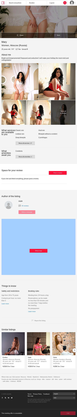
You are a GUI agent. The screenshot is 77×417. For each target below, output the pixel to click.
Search (64, 2)
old (53, 379)
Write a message (27, 212)
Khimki (29, 377)
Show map (38, 251)
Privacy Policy (37, 394)
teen (56, 379)
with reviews (67, 379)
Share (21, 35)
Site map (30, 396)
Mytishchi (36, 377)
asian (60, 379)
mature (48, 379)
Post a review (58, 173)
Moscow (23, 377)
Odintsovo (57, 377)
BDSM (19, 381)
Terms (29, 394)
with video (6, 381)
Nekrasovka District (46, 377)
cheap (39, 379)
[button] (36, 3)
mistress (13, 381)
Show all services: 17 (25, 143)
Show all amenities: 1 (25, 156)
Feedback (46, 394)
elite (43, 379)
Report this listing (39, 320)
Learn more (5, 303)
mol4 (20, 201)
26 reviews (25, 206)
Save (58, 35)
